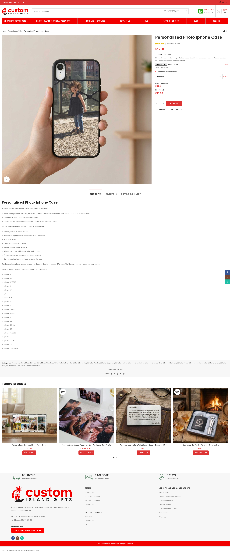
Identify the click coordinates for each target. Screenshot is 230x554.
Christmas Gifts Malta (54, 363)
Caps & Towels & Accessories (170, 496)
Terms (88, 488)
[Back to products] (223, 31)
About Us (88, 516)
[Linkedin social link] (120, 373)
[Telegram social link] (123, 373)
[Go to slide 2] (116, 457)
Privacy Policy (90, 492)
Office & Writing (165, 504)
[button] (29, 452)
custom (120, 369)
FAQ (86, 525)
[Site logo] (15, 11)
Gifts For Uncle (213, 363)
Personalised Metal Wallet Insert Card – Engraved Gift (143, 445)
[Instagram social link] (223, 2)
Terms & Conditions (92, 500)
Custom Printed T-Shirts (168, 509)
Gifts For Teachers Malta (197, 363)
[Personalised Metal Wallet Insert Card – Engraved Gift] (143, 415)
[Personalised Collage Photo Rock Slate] (29, 415)
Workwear (163, 517)
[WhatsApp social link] (226, 2)
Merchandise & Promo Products (174, 488)
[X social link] (114, 373)
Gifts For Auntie (93, 363)
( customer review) (172, 44)
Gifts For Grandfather (136, 363)
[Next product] (226, 31)
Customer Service (93, 512)
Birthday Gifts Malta (38, 363)
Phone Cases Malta (15, 31)
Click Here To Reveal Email (27, 530)
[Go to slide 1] (113, 457)
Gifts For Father (121, 363)
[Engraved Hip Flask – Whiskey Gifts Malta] (200, 415)
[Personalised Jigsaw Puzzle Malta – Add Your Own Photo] (86, 415)
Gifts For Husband (169, 363)
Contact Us (89, 504)
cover (114, 369)
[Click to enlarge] (7, 179)
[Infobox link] (206, 11)
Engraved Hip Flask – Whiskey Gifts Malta (201, 445)
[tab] (95, 192)
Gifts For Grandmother (153, 363)
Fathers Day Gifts (70, 363)
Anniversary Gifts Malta (21, 363)
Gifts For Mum (182, 363)
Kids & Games (164, 513)
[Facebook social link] (220, 2)
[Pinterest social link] (117, 373)
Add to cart (173, 103)
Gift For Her (82, 363)
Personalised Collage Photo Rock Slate (29, 445)
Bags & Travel (164, 492)
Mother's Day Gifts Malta (15, 366)
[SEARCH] (186, 11)
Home (4, 31)
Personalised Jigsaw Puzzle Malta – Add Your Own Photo (86, 445)
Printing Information (92, 496)
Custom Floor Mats (166, 500)
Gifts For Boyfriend (107, 363)
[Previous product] (220, 31)
